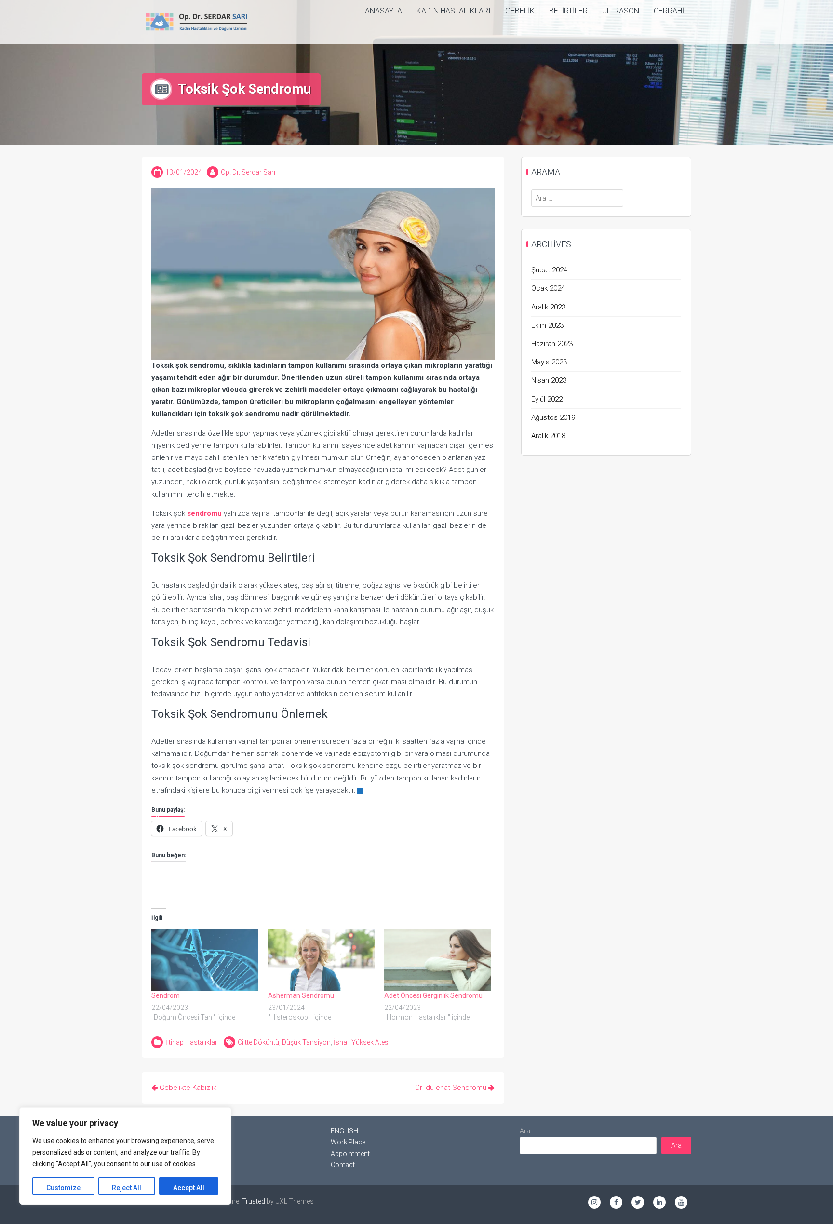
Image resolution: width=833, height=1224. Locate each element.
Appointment (350, 1153)
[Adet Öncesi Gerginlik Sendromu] (437, 960)
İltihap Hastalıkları (192, 1042)
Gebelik (520, 10)
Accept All (188, 1188)
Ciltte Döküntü (258, 1042)
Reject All (126, 1188)
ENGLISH (344, 1131)
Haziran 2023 (552, 343)
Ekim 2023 (547, 325)
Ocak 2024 (548, 288)
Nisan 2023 (548, 380)
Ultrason (620, 10)
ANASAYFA (383, 10)
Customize (63, 1188)
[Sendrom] (204, 960)
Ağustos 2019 (553, 417)
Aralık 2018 (548, 435)
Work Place (348, 1142)
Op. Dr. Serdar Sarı (248, 172)
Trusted (253, 1201)
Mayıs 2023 (549, 362)
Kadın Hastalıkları (453, 10)
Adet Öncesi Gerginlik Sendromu (433, 995)
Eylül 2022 (547, 399)
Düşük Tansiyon (306, 1042)
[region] (125, 1156)
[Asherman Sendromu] (321, 960)
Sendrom (165, 995)
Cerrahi (669, 10)
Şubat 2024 (549, 270)
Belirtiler (568, 10)
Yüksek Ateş (369, 1042)
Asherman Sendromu (301, 995)
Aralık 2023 (548, 307)
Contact (343, 1165)
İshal (341, 1042)
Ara (525, 1131)
